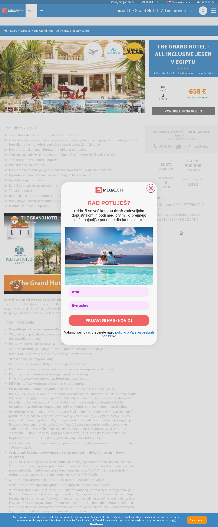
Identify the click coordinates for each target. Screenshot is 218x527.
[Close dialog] (151, 188)
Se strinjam (197, 520)
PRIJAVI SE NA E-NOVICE (109, 320)
